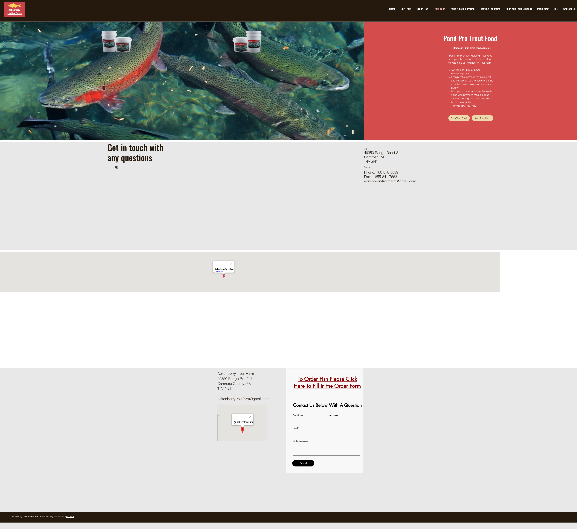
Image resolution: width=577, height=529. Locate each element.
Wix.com (70, 516)
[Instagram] (117, 167)
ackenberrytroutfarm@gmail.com (390, 181)
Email (295, 428)
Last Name (333, 415)
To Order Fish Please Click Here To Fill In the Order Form (327, 382)
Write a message (300, 441)
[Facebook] (112, 167)
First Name (298, 415)
